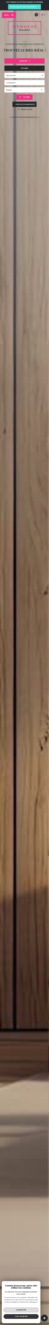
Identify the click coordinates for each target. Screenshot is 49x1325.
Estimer (24, 68)
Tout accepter (21, 1316)
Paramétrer (21, 1310)
